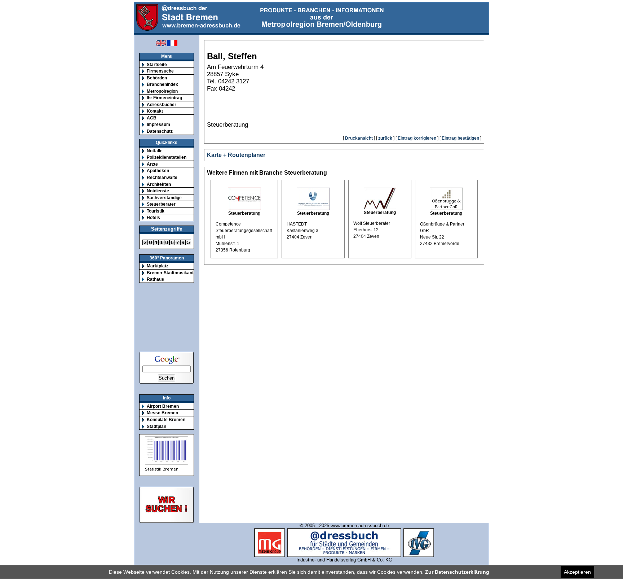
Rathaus (155, 279)
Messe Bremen (162, 412)
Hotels (153, 217)
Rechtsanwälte (162, 177)
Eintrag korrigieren (417, 138)
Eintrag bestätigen (460, 138)
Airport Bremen (163, 406)
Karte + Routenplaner (236, 155)
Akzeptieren (577, 572)
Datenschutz (160, 131)
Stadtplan (156, 426)
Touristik (155, 211)
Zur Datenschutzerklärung (457, 572)
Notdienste (158, 190)
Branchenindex (162, 84)
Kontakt (155, 111)
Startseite (157, 64)
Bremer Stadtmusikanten (173, 272)
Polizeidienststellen (166, 157)
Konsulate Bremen (166, 419)
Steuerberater (161, 204)
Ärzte (152, 164)
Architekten (159, 184)
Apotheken (158, 170)
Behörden (157, 77)
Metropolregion (162, 91)
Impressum (158, 124)
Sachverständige (164, 197)
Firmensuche (160, 71)
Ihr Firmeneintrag (164, 97)
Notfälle (155, 150)
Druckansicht (359, 138)
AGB (151, 117)
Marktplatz (157, 265)
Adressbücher (161, 104)
